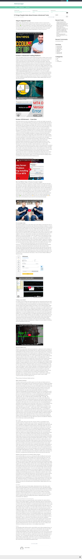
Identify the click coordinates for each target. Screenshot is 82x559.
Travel (57, 60)
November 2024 (59, 47)
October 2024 (58, 48)
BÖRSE (16, 7)
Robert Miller (27, 547)
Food (57, 58)
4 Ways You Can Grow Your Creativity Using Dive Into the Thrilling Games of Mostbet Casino (62, 22)
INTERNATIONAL (21, 7)
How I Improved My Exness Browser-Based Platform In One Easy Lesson (59, 12)
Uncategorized (58, 61)
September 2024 (59, 49)
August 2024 (58, 50)
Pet (57, 59)
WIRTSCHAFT (28, 7)
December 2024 (59, 46)
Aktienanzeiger (19, 4)
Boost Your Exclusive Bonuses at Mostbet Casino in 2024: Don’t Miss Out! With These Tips (62, 25)
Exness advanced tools (24, 70)
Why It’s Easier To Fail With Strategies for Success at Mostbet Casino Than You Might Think (22, 12)
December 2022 (59, 52)
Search (67, 16)
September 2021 (59, 53)
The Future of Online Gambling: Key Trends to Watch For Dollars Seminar (41, 12)
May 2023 (58, 51)
